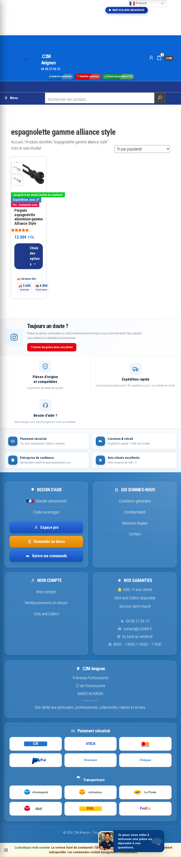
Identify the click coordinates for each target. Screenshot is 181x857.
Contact (135, 534)
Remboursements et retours (46, 602)
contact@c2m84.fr (137, 628)
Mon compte (46, 591)
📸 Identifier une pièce (88, 76)
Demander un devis (49, 541)
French (141, 3)
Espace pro (49, 527)
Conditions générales (135, 501)
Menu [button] (14, 98)
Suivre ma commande (49, 555)
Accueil (17, 142)
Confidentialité (134, 512)
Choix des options (35, 256)
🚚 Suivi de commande (60, 76)
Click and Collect (46, 613)
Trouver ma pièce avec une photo (52, 347)
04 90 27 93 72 (137, 621)
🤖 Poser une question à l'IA (118, 76)
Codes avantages (46, 512)
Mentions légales (135, 523)
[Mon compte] (151, 57)
